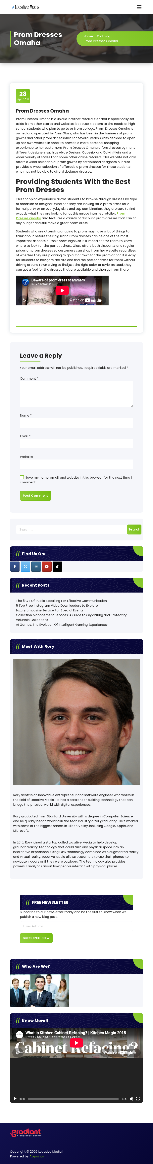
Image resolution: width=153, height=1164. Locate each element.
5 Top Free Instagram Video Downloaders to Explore (57, 605)
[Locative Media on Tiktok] (57, 567)
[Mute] (131, 1099)
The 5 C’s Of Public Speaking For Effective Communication (61, 601)
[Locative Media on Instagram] (36, 567)
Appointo (36, 1156)
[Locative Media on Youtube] (47, 567)
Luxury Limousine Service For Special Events (49, 610)
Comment (29, 378)
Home (88, 36)
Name (26, 415)
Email (25, 436)
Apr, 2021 (23, 95)
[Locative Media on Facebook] (15, 567)
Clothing (103, 36)
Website (26, 457)
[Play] (15, 1099)
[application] (76, 1065)
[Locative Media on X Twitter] (25, 567)
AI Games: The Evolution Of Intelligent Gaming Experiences (62, 624)
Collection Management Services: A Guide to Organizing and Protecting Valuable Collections (71, 617)
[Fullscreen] (138, 1099)
